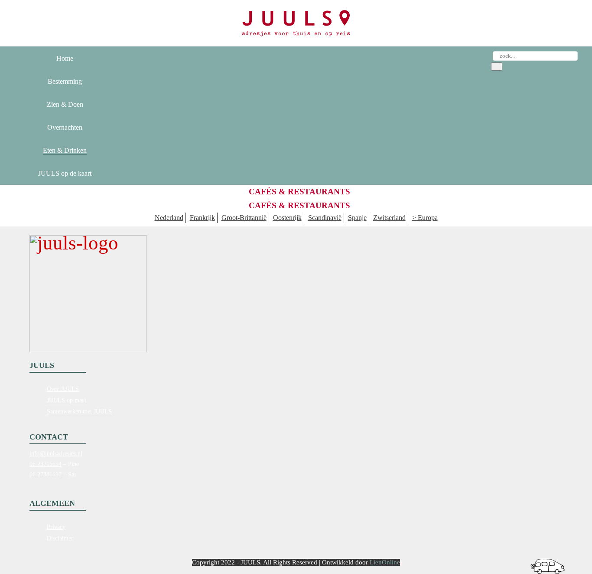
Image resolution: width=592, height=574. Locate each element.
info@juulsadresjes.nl (55, 453)
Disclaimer (60, 538)
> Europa (425, 217)
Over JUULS (63, 389)
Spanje (357, 217)
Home (64, 58)
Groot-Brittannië (244, 217)
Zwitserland (389, 217)
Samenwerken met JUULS (79, 411)
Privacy (56, 527)
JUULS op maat (66, 400)
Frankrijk (202, 217)
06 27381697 (45, 474)
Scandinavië (325, 217)
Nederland (169, 217)
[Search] (496, 66)
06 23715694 (45, 464)
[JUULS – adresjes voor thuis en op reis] (296, 23)
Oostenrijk (287, 217)
